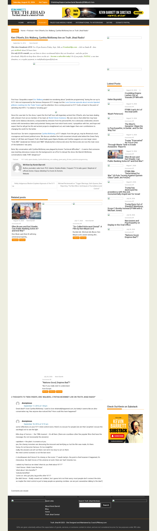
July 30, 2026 (130, 198)
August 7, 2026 (131, 165)
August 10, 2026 (18, 221)
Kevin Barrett (34, 43)
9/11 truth (24, 159)
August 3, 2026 (131, 182)
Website (26, 174)
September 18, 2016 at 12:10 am (35, 424)
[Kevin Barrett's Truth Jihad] (13, 22)
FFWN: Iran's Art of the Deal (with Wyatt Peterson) (69, 2)
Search (106, 505)
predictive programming (79, 159)
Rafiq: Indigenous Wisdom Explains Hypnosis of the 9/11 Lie (33, 185)
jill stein (69, 159)
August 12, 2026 (131, 135)
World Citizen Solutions (57, 118)
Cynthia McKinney (48, 134)
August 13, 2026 (131, 104)
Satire (109, 22)
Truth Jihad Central (52, 515)
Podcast (43, 22)
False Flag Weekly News (61, 22)
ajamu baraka (33, 159)
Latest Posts (113, 83)
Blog (47, 509)
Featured (15, 240)
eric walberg (54, 159)
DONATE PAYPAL (123, 22)
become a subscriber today (60, 56)
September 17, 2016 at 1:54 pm (35, 406)
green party (62, 159)
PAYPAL (87, 56)
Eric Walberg (38, 100)
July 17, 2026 (78, 221)
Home (21, 22)
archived (18, 50)
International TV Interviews (89, 22)
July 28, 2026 (48, 376)
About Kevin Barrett (52, 506)
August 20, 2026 (131, 90)
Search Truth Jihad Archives (89, 501)
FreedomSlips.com (70, 47)
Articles (31, 22)
